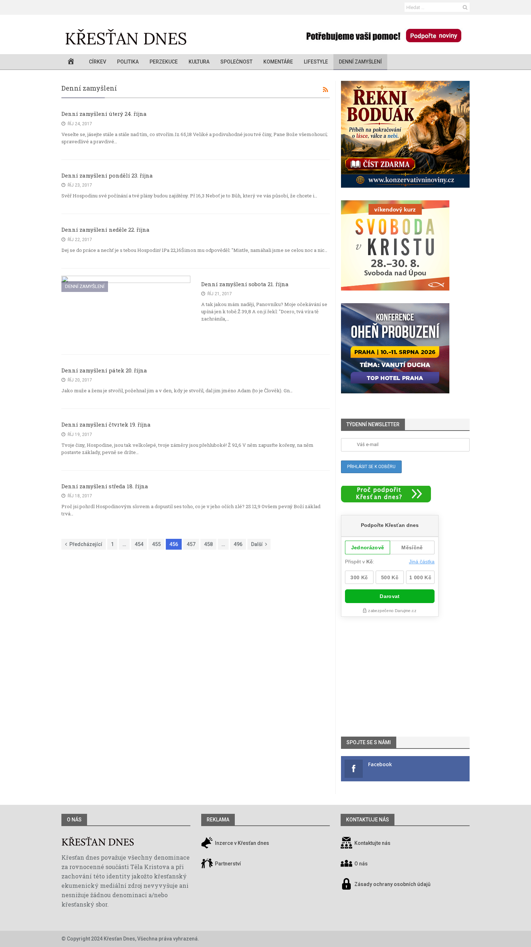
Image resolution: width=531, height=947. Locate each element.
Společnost (236, 62)
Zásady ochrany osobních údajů (392, 884)
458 (208, 544)
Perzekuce (164, 62)
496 (238, 544)
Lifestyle (316, 62)
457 (191, 544)
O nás (74, 819)
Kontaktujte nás (372, 843)
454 (139, 544)
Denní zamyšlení (360, 62)
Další (257, 544)
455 (156, 544)
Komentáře (278, 62)
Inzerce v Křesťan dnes (241, 843)
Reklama (218, 819)
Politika (128, 62)
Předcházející (85, 544)
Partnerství (227, 864)
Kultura (199, 62)
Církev (97, 62)
